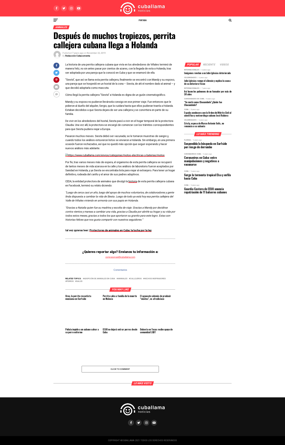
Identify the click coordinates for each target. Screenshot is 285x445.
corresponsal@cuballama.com (120, 257)
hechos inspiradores (155, 279)
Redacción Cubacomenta (77, 56)
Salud (79, 281)
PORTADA (143, 20)
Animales (122, 279)
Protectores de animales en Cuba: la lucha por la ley (121, 230)
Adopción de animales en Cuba (99, 279)
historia (132, 181)
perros (70, 281)
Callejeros (136, 279)
